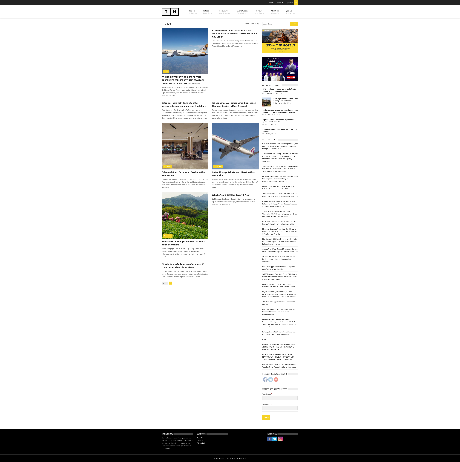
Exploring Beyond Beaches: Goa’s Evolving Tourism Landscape (285, 100)
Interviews (224, 11)
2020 (252, 23)
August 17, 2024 (280, 103)
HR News (259, 11)
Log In (271, 2)
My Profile (289, 2)
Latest (207, 11)
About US (200, 438)
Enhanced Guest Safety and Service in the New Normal (183, 173)
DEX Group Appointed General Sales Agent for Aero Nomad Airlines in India (278, 267)
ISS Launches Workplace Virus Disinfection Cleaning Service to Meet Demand (234, 104)
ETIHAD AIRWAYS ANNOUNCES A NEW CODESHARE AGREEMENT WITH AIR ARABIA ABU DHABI (234, 33)
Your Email (267, 404)
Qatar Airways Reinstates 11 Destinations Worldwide (233, 173)
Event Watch (242, 11)
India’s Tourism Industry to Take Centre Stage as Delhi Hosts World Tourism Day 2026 (279, 187)
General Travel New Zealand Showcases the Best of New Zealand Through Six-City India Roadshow (280, 250)
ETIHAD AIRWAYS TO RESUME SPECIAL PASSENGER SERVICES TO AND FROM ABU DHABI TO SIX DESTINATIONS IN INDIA (183, 80)
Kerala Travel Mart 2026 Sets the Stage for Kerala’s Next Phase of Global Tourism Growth (278, 285)
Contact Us (280, 2)
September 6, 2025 (271, 93)
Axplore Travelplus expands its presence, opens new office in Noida (278, 121)
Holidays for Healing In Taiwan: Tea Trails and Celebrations (183, 243)
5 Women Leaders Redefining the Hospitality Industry (279, 130)
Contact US (200, 440)
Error (264, 339)
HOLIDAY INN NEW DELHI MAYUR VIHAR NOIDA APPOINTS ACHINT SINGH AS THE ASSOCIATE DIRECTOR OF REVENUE (278, 347)
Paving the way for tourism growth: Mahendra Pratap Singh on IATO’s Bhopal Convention (280, 111)
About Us (275, 11)
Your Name (267, 394)
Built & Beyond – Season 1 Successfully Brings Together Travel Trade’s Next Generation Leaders (279, 365)
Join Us (290, 11)
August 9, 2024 (270, 114)
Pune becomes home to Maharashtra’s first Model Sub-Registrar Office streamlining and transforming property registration (280, 178)
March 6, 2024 (269, 134)
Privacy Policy (202, 443)
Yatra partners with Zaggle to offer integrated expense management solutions (184, 104)
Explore (193, 11)
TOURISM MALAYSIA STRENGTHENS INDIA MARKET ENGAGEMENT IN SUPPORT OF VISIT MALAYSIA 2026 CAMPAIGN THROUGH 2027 (280, 168)
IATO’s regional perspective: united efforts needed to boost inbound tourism (279, 90)
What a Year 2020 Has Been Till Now (231, 195)
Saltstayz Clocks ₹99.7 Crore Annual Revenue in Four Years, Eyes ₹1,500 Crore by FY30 (279, 333)
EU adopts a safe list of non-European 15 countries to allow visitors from (183, 265)
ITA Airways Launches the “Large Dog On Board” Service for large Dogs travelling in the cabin (279, 222)
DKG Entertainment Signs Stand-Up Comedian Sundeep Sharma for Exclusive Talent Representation (278, 311)
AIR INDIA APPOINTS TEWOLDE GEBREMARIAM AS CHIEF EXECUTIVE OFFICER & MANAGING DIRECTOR (280, 195)
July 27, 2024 (269, 124)
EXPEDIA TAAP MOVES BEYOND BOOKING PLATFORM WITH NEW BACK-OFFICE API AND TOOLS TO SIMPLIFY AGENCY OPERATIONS (278, 357)
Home (247, 23)
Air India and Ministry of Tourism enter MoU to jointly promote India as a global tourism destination (278, 259)
